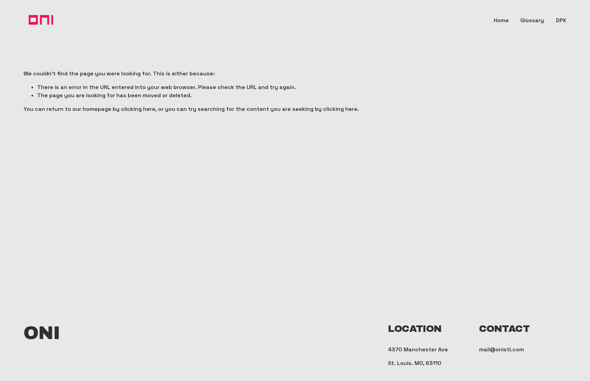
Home (501, 20)
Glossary (532, 20)
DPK (561, 20)
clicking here (138, 109)
